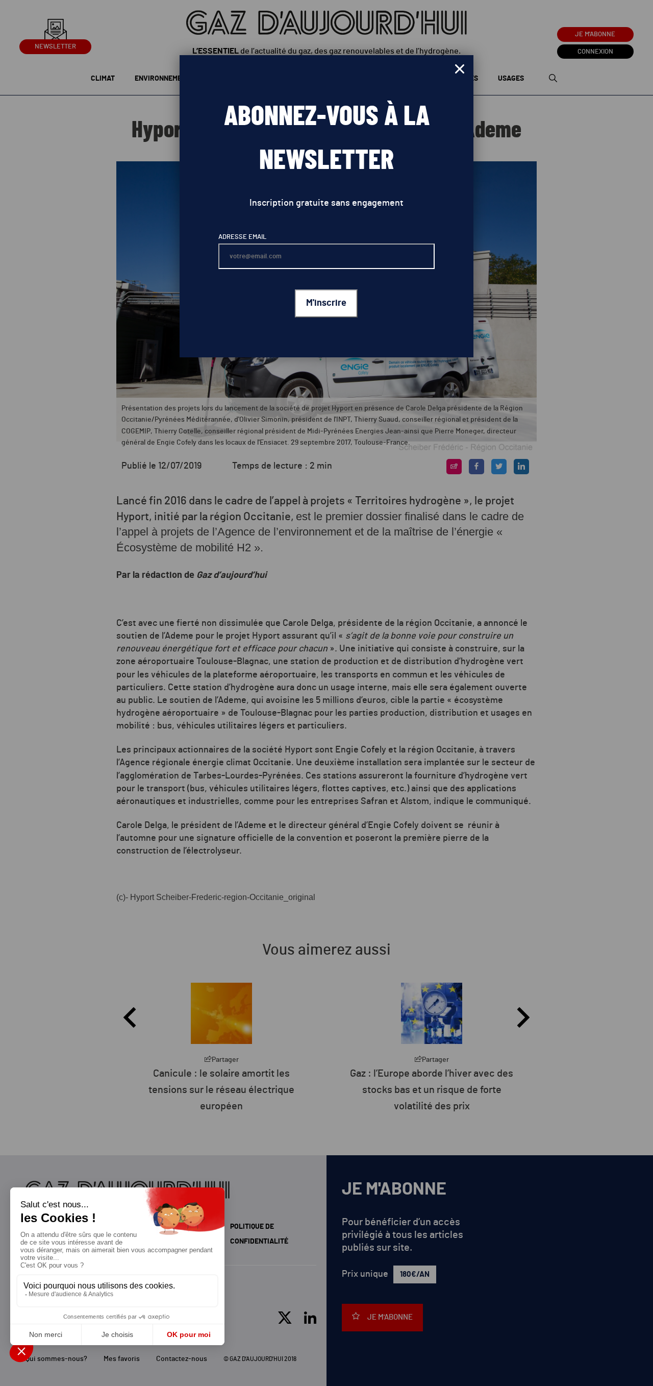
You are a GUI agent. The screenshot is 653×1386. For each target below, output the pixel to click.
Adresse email (242, 237)
